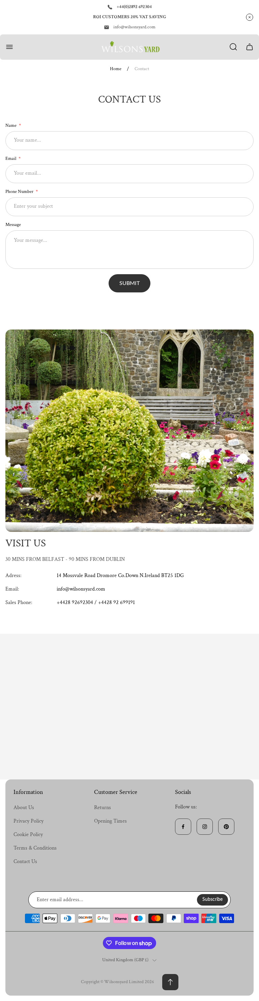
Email (11, 158)
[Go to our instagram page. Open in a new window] (205, 827)
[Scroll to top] (170, 982)
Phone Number (19, 192)
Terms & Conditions (35, 848)
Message (13, 225)
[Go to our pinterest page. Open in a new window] (226, 827)
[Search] (233, 46)
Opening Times (110, 821)
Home (115, 69)
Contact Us (25, 861)
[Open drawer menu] (9, 47)
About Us (23, 807)
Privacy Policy (28, 821)
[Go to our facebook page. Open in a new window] (183, 827)
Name (11, 125)
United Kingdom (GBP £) (125, 960)
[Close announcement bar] (250, 17)
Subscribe (212, 899)
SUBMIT (129, 283)
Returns (102, 807)
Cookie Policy (28, 834)
